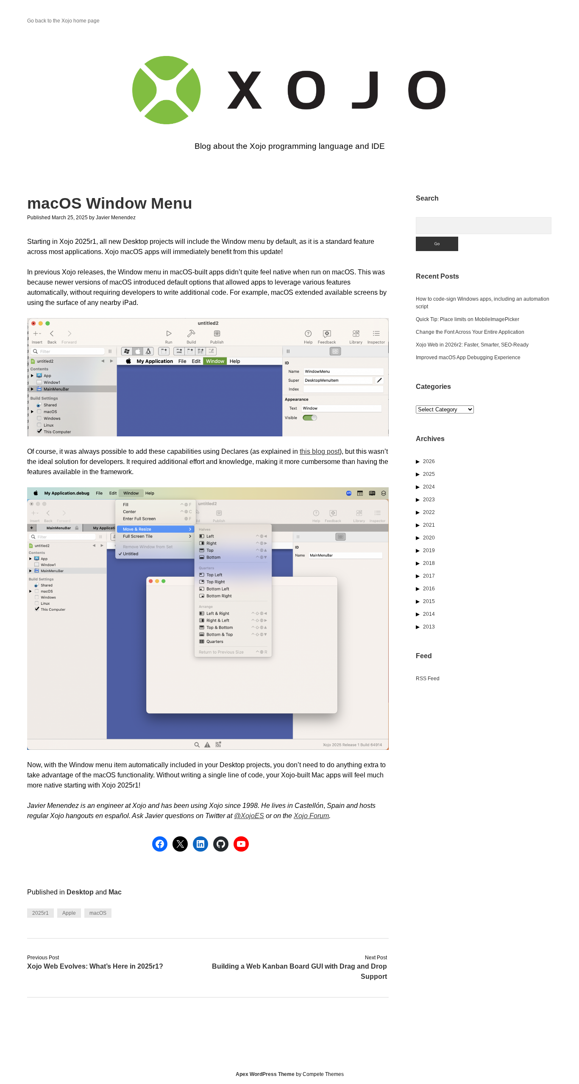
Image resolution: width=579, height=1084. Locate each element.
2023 (429, 500)
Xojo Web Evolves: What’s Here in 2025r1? (95, 966)
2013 (429, 627)
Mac (115, 892)
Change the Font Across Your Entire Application (470, 332)
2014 (429, 614)
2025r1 (40, 913)
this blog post (320, 451)
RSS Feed (428, 679)
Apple (69, 913)
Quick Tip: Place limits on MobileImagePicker (467, 319)
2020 (429, 538)
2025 (429, 474)
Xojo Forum (311, 815)
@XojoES (249, 815)
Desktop (80, 892)
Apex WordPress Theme (265, 1074)
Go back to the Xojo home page (63, 21)
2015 (429, 601)
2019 (429, 550)
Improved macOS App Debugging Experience (468, 357)
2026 (429, 461)
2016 (429, 589)
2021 (429, 525)
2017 (429, 576)
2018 (429, 563)
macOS (97, 913)
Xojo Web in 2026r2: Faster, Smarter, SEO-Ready (472, 345)
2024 (429, 487)
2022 (429, 512)
